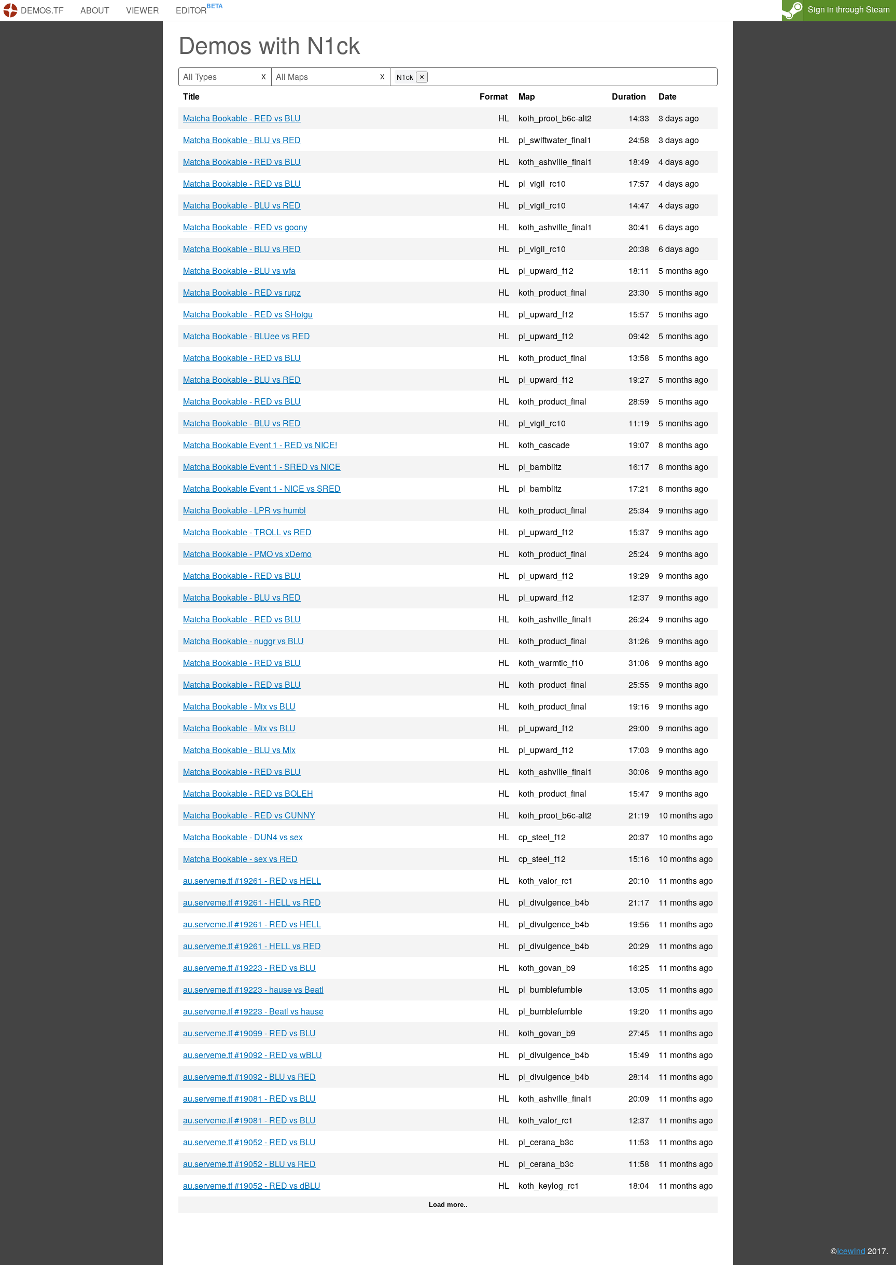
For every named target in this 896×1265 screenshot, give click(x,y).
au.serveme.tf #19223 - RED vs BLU (249, 968)
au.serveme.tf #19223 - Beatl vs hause (253, 1011)
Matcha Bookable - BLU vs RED (242, 140)
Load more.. (448, 1204)
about (94, 10)
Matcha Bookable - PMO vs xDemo (247, 554)
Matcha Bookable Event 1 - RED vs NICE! (260, 445)
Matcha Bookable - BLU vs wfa (239, 270)
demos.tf (42, 10)
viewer (142, 10)
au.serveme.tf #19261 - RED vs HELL (252, 880)
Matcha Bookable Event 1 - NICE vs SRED (262, 488)
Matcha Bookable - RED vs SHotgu (248, 314)
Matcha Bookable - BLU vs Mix (239, 750)
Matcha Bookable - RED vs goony (245, 227)
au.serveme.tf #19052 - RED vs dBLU (251, 1185)
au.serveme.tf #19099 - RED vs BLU (249, 1033)
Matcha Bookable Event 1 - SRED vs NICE (262, 466)
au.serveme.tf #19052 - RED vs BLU (249, 1142)
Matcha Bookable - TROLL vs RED (247, 532)
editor (191, 10)
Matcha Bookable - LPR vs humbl (244, 510)
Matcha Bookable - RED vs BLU (242, 118)
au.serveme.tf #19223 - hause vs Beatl (253, 989)
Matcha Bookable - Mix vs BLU (239, 706)
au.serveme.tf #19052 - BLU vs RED (249, 1164)
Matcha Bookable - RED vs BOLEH (248, 793)
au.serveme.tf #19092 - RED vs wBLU (252, 1055)
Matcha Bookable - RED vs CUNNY (249, 815)
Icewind (851, 1251)
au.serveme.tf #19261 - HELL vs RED (252, 902)
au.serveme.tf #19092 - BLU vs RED (249, 1076)
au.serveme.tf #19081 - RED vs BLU (249, 1098)
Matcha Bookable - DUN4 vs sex (243, 837)
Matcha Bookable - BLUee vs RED (246, 336)
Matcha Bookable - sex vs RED (240, 859)
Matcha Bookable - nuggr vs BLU (243, 641)
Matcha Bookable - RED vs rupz (242, 292)
